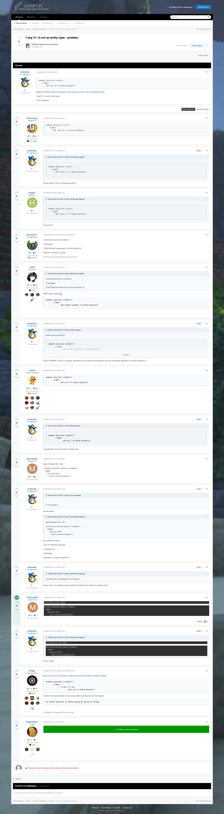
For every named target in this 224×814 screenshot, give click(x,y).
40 (31, 477)
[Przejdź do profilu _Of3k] (32, 277)
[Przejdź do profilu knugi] (32, 680)
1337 (30, 388)
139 (30, 740)
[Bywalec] (32, 294)
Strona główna (21, 23)
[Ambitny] (26, 402)
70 (30, 136)
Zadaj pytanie (203, 55)
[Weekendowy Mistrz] (32, 299)
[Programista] (32, 398)
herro (72, 495)
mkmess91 (74, 517)
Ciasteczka (127, 808)
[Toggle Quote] (47, 157)
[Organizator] (26, 398)
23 (35, 136)
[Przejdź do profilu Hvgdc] (32, 202)
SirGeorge (74, 157)
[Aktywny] (32, 749)
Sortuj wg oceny (202, 109)
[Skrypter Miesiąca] (38, 294)
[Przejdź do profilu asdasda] (27, 45)
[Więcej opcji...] (206, 72)
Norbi (72, 426)
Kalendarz (49, 23)
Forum (20, 17)
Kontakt (117, 808)
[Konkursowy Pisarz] (32, 754)
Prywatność (106, 808)
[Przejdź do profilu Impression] (32, 732)
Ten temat (199, 17)
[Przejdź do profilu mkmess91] (32, 468)
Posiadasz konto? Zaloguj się (181, 7)
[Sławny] (38, 698)
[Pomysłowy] (38, 402)
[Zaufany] (32, 698)
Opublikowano (47, 72)
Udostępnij (183, 45)
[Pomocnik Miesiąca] (32, 708)
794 (30, 689)
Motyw (95, 808)
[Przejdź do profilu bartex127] (32, 244)
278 (30, 285)
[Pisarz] (32, 402)
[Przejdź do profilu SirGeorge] (32, 128)
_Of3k (72, 330)
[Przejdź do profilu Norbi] (32, 380)
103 (36, 388)
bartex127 (74, 273)
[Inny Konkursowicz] (26, 407)
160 (36, 689)
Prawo (44, 17)
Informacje (63, 23)
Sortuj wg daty (188, 109)
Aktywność (79, 23)
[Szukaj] (208, 17)
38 (36, 285)
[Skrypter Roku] (32, 407)
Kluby (36, 23)
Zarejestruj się (203, 7)
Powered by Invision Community (112, 810)
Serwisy (32, 17)
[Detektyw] (26, 294)
